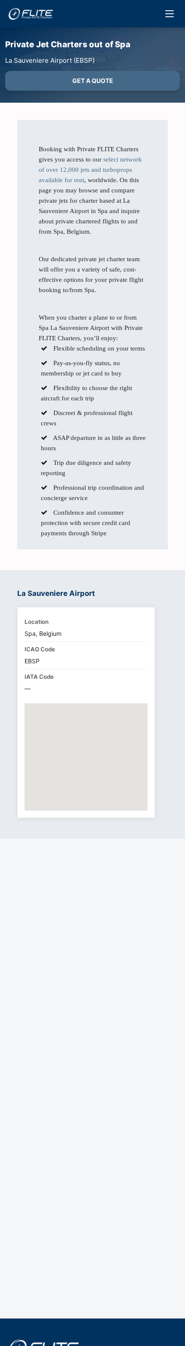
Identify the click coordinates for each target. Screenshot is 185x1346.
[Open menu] (169, 14)
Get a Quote (92, 80)
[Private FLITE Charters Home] (31, 14)
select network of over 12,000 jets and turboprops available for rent (90, 169)
